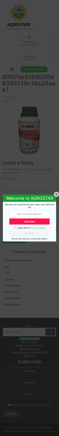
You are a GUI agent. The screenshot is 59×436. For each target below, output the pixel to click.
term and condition (38, 228)
